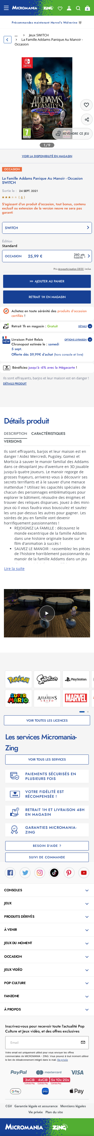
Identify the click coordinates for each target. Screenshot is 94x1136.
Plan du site (54, 1112)
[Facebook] (10, 872)
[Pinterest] (69, 872)
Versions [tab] (13, 441)
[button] (47, 228)
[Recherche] (78, 9)
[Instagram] (39, 872)
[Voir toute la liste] (60, 9)
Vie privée (35, 1112)
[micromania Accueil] (33, 8)
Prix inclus (72, 269)
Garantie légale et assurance (36, 1106)
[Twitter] (25, 872)
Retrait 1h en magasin (47, 297)
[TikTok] (54, 872)
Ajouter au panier (49, 281)
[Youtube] (83, 872)
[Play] (47, 613)
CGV (8, 1106)
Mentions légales (73, 1106)
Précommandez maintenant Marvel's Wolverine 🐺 (47, 22)
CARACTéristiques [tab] (48, 433)
